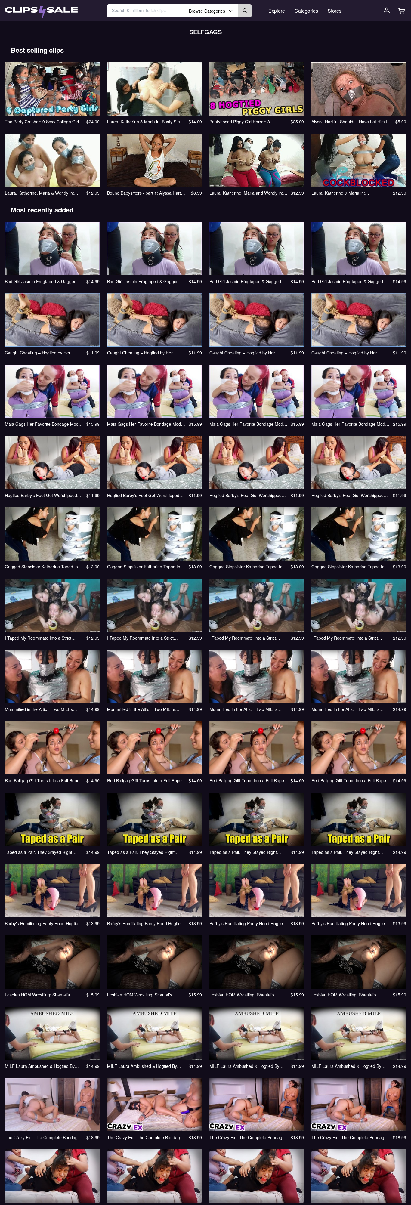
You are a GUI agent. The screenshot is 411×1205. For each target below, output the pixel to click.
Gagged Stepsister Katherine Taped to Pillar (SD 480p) (41, 567)
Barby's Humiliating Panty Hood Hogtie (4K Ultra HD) (348, 923)
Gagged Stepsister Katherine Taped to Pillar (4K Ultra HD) (348, 567)
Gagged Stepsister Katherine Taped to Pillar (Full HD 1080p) (246, 567)
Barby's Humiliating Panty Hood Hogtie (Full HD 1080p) (246, 923)
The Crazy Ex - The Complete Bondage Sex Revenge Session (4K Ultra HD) (349, 1137)
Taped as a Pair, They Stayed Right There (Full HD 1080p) (345, 852)
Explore (276, 10)
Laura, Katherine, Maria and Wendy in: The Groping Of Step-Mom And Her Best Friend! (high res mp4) (248, 193)
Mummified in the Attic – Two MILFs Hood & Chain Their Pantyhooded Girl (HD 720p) (143, 709)
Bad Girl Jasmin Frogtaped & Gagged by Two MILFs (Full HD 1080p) (248, 281)
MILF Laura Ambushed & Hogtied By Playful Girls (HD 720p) (142, 1066)
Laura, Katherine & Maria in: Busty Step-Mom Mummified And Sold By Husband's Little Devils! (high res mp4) (146, 122)
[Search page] (41, 12)
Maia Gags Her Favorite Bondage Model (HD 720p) (145, 424)
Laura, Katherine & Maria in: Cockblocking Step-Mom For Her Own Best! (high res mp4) (347, 193)
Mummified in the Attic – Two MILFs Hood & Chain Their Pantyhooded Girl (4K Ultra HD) (347, 709)
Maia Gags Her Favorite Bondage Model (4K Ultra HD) (349, 424)
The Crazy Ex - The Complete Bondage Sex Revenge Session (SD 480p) (42, 1137)
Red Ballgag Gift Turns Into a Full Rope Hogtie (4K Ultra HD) (348, 780)
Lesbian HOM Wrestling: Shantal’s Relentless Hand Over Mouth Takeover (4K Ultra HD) (348, 995)
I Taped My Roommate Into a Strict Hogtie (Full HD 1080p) (242, 638)
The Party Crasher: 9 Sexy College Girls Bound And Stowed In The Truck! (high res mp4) (43, 122)
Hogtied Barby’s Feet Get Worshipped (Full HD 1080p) (245, 495)
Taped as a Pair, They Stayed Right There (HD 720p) (141, 852)
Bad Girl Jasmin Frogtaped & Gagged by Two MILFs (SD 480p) (43, 281)
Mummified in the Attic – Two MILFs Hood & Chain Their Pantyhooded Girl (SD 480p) (41, 709)
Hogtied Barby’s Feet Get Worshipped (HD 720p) (143, 495)
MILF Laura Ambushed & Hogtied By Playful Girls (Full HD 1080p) (244, 1066)
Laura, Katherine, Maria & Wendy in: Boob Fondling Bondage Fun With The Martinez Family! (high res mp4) (41, 193)
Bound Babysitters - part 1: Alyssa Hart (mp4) (144, 193)
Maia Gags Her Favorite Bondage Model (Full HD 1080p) (247, 424)
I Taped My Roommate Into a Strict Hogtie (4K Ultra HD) (344, 638)
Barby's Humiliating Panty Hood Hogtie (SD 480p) (41, 923)
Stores (334, 10)
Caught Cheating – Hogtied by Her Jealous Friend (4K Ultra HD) (344, 353)
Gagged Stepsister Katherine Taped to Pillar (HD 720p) (143, 567)
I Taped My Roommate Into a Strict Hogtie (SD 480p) (38, 638)
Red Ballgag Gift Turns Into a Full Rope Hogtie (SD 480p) (42, 780)
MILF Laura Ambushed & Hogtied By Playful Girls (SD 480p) (40, 1066)
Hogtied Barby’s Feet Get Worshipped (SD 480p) (41, 495)
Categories (306, 10)
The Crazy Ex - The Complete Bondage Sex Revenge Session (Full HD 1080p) (247, 1137)
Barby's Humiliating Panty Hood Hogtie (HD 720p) (144, 923)
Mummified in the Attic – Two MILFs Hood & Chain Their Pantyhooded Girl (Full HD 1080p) (245, 709)
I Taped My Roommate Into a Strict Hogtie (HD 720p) (140, 638)
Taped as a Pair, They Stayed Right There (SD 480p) (38, 852)
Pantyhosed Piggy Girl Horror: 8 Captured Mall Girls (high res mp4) (242, 122)
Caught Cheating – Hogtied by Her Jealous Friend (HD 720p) (140, 353)
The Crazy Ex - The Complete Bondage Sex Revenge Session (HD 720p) (144, 1137)
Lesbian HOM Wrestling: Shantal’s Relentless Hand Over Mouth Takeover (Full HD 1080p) (246, 995)
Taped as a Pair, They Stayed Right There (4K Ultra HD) (243, 852)
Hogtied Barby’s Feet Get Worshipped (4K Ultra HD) (347, 495)
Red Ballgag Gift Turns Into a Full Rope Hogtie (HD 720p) (144, 780)
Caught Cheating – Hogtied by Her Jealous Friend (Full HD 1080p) (242, 353)
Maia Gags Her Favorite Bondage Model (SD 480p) (43, 424)
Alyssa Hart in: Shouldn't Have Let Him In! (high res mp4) (351, 122)
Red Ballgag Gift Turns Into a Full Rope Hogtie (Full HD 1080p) (246, 780)
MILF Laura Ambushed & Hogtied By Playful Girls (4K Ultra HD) (346, 1066)
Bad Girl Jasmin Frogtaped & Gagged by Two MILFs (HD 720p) (145, 281)
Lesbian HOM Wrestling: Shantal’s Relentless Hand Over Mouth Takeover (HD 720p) (144, 995)
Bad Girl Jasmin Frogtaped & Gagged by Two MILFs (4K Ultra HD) (350, 281)
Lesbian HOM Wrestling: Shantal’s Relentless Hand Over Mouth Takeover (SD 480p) (42, 995)
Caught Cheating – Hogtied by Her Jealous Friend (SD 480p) (37, 353)
